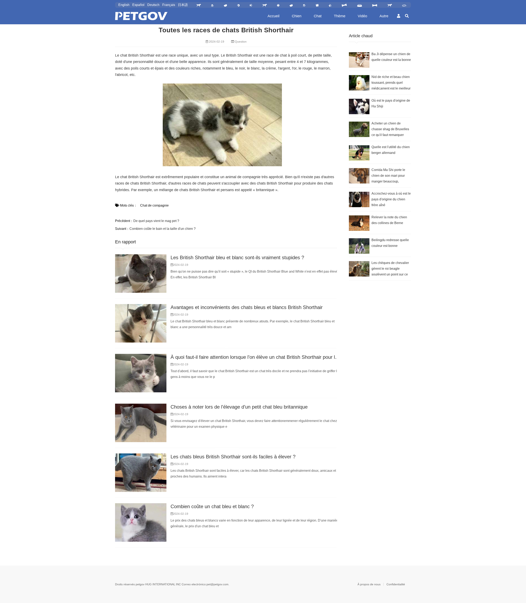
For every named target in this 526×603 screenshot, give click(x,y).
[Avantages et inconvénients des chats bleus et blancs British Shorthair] (140, 323)
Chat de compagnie (154, 205)
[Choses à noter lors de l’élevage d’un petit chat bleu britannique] (140, 423)
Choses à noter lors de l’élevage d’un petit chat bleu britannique (239, 407)
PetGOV (141, 16)
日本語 (183, 5)
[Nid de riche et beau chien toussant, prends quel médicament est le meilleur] (359, 83)
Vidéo (362, 16)
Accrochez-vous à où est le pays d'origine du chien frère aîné (391, 199)
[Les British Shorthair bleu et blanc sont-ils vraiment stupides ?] (140, 273)
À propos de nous (369, 584)
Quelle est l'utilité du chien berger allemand (390, 150)
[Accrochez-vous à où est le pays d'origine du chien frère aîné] (359, 199)
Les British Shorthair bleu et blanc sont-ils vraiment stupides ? (237, 257)
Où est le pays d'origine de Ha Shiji (390, 103)
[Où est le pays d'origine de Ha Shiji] (359, 106)
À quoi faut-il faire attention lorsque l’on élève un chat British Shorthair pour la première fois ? (271, 357)
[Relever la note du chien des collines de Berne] (359, 223)
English (123, 5)
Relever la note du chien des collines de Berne (389, 220)
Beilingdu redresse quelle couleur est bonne (390, 242)
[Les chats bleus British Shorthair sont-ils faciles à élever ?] (140, 472)
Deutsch (153, 5)
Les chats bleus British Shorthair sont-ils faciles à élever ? (233, 456)
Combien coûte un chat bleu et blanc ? (212, 506)
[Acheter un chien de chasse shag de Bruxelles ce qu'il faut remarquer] (359, 129)
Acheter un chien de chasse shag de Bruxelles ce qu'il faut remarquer (390, 129)
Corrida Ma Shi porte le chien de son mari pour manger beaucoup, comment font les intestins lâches (390, 176)
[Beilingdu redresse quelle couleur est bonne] (359, 246)
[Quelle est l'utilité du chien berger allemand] (359, 153)
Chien (296, 16)
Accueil (273, 16)
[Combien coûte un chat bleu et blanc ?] (140, 522)
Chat (318, 16)
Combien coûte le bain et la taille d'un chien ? (162, 228)
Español (138, 5)
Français (168, 5)
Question (241, 41)
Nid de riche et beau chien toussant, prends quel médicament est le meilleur (391, 82)
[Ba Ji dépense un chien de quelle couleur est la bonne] (359, 60)
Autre (384, 16)
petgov (140, 584)
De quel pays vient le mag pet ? (156, 221)
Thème (339, 16)
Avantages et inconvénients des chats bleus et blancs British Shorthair (247, 307)
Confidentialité (395, 584)
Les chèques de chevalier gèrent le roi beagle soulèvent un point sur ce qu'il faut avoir (390, 269)
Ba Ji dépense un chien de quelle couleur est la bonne (391, 57)
